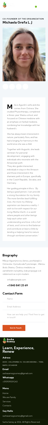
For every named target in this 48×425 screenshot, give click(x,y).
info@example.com (16, 279)
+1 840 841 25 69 (17, 285)
